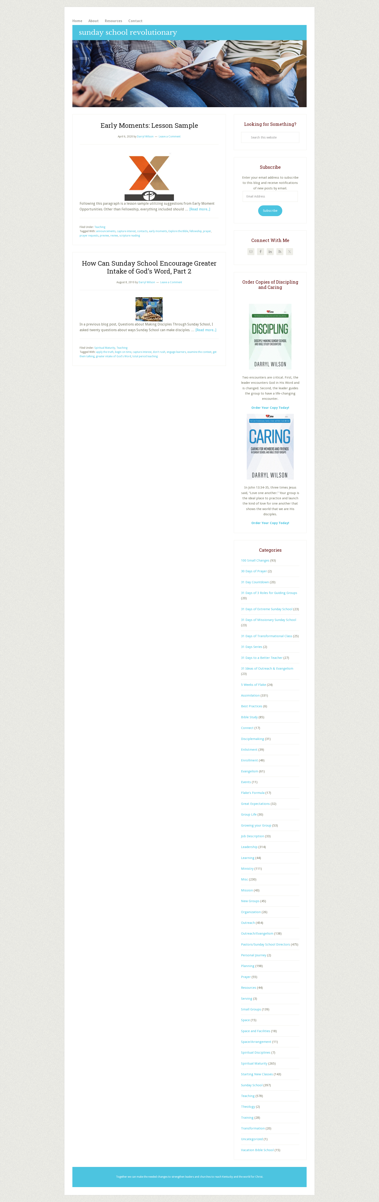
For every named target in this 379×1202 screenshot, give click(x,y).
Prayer (246, 977)
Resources (248, 988)
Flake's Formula (253, 793)
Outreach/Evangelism (257, 933)
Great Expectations (255, 804)
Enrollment (249, 760)
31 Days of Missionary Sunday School (268, 620)
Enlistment (249, 750)
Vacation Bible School (257, 1150)
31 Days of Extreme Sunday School (266, 609)
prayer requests (89, 235)
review (114, 235)
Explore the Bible (178, 231)
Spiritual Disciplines (255, 1052)
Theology (248, 1107)
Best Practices (251, 706)
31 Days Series (251, 647)
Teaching (99, 227)
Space (245, 1020)
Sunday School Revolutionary (189, 66)
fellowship (196, 231)
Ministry (247, 869)
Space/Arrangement (256, 1042)
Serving (246, 999)
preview (104, 235)
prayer (207, 231)
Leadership (249, 847)
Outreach (248, 923)
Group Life (249, 814)
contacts (142, 231)
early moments (158, 231)
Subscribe (270, 211)
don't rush (159, 352)
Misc (244, 879)
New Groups (250, 901)
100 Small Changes (255, 560)
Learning (247, 858)
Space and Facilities (255, 1031)
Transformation (253, 1128)
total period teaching (145, 356)
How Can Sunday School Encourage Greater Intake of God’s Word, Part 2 (149, 267)
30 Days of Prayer (254, 571)
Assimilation (250, 695)
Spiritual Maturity (104, 347)
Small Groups (251, 1009)
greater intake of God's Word (113, 356)
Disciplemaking (252, 739)
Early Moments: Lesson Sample (149, 125)
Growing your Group (256, 825)
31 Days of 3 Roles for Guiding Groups (269, 593)
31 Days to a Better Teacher (261, 658)
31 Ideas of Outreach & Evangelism (267, 668)
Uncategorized (252, 1139)
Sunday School (252, 1085)
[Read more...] (199, 209)
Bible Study (249, 717)
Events (246, 782)
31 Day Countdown (255, 582)
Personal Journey (253, 955)
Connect (247, 728)
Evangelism (249, 771)
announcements (106, 231)
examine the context (199, 352)
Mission (247, 890)
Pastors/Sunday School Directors (265, 944)
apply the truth (105, 352)
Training (247, 1118)
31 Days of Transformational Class (266, 636)
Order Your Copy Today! (270, 523)
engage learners (176, 352)
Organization (251, 912)
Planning (247, 966)
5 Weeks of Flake (253, 685)
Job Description (252, 836)
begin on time (123, 352)
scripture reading (129, 235)
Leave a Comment (170, 136)
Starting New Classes (257, 1074)
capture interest (126, 231)
